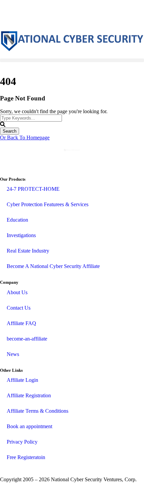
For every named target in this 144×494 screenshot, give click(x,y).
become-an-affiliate (27, 339)
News (13, 354)
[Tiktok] (62, 14)
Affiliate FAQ (21, 323)
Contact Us (18, 308)
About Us (17, 292)
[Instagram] (44, 14)
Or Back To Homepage (25, 137)
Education (17, 220)
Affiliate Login (22, 380)
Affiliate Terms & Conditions (37, 411)
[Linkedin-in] (26, 14)
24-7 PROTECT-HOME (33, 189)
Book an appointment (29, 426)
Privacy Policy (22, 442)
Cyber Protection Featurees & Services (47, 204)
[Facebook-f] (8, 14)
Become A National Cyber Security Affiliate (53, 266)
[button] (72, 60)
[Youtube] (80, 14)
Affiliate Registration (29, 395)
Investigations (21, 235)
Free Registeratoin (26, 457)
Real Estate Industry (28, 251)
